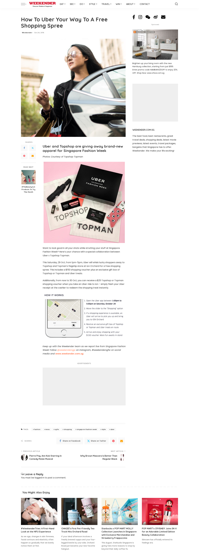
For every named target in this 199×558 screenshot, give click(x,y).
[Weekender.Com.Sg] (42, 4)
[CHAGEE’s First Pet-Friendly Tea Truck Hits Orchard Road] (79, 511)
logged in (39, 477)
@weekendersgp (66, 350)
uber (112, 429)
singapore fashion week (87, 429)
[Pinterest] (24, 156)
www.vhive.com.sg (155, 73)
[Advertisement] (84, 386)
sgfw (57, 429)
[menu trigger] (25, 4)
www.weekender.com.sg (69, 353)
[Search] (176, 4)
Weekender (27, 33)
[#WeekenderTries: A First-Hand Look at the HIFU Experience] (39, 511)
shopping (68, 429)
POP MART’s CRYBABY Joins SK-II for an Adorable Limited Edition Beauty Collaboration (159, 531)
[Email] (32, 156)
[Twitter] (32, 148)
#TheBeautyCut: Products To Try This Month (28, 189)
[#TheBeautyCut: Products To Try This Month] (28, 177)
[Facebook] (24, 148)
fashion (37, 429)
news (47, 429)
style (104, 429)
